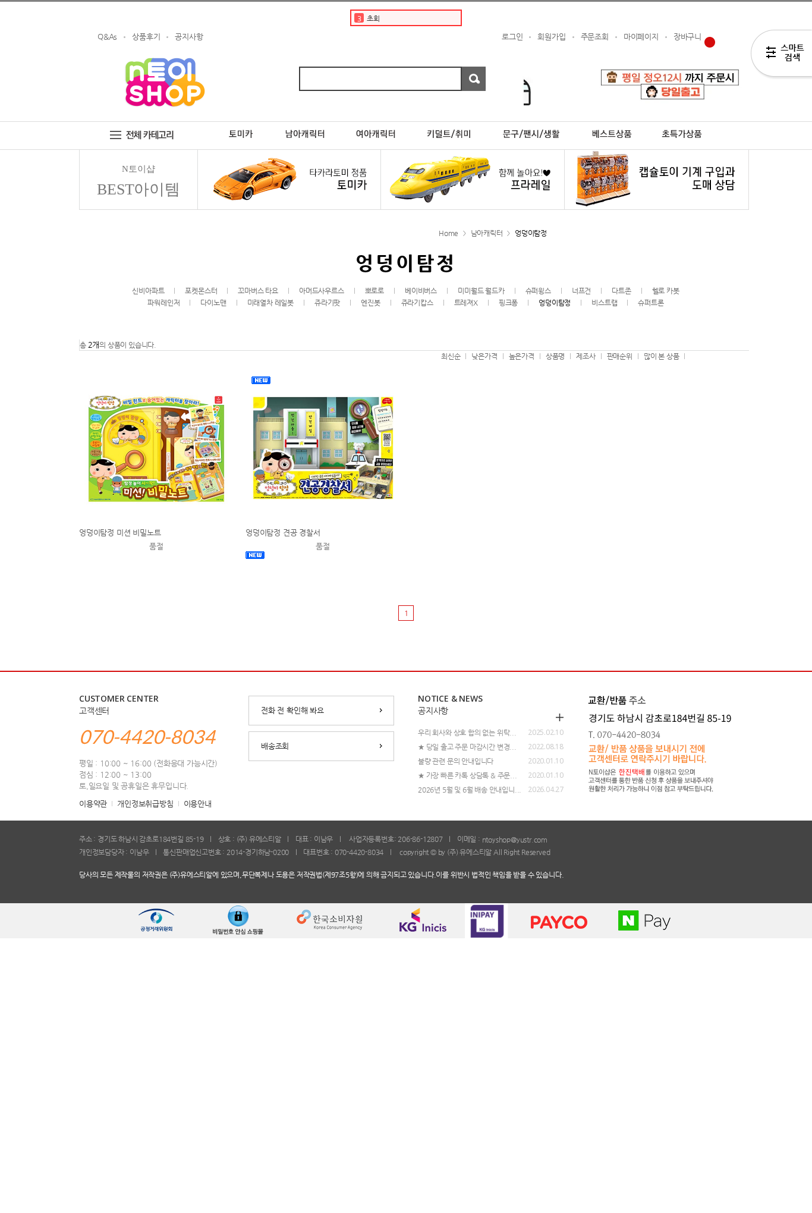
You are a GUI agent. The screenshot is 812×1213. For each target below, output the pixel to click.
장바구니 (687, 36)
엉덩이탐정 (531, 233)
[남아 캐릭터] (305, 126)
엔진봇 (370, 302)
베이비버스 (421, 291)
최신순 (450, 356)
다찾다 (781, 55)
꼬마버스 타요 (258, 291)
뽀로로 (374, 291)
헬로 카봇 (665, 291)
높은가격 (521, 356)
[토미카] (240, 126)
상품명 (555, 356)
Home (448, 233)
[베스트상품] (611, 126)
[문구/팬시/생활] (532, 126)
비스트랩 (604, 302)
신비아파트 (148, 291)
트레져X (466, 302)
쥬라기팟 (327, 302)
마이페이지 (641, 36)
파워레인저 (163, 302)
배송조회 (275, 745)
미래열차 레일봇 (270, 302)
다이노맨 (213, 302)
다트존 (621, 291)
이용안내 (198, 803)
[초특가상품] (691, 126)
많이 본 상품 (661, 356)
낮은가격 (484, 356)
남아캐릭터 (487, 233)
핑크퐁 (508, 302)
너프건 (581, 291)
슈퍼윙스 (538, 291)
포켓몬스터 (201, 291)
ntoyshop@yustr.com (514, 839)
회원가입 (551, 36)
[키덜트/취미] (449, 126)
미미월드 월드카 (481, 291)
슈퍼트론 (650, 302)
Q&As (107, 36)
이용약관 (93, 803)
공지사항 (189, 36)
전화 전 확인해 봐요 (292, 710)
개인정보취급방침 (145, 803)
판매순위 (619, 356)
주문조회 (595, 36)
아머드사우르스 (321, 291)
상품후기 (146, 36)
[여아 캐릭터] (375, 126)
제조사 (585, 356)
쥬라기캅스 (417, 302)
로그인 (512, 36)
